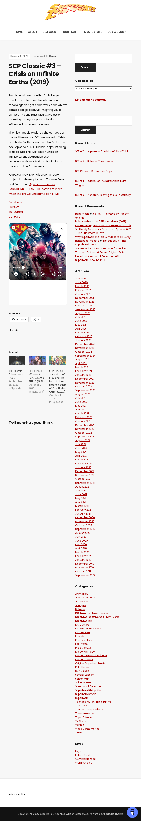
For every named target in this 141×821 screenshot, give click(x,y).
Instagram (16, 212)
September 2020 (85, 529)
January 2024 (83, 375)
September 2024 (85, 355)
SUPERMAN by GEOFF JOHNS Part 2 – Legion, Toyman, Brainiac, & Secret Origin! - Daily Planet (100, 252)
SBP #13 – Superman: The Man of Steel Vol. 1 (101, 151)
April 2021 (80, 502)
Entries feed (82, 755)
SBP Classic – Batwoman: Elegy (93, 171)
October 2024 (83, 351)
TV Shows (81, 721)
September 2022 (85, 436)
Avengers (80, 605)
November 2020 (84, 521)
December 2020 (85, 517)
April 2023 (81, 409)
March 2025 (82, 332)
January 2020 (83, 560)
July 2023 (80, 398)
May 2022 (81, 452)
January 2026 (83, 294)
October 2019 (83, 571)
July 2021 (80, 490)
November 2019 (84, 567)
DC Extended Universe (88, 628)
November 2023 (84, 382)
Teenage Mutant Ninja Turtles (93, 701)
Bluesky (14, 207)
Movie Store (93, 32)
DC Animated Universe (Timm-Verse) (98, 617)
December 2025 (85, 298)
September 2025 (85, 309)
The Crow (81, 705)
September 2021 (85, 483)
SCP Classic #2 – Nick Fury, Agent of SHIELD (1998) (37, 376)
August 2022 (82, 440)
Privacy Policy (17, 794)
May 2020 (81, 544)
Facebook (15, 202)
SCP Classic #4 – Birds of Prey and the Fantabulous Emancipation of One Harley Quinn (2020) (57, 381)
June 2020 (81, 540)
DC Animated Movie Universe (92, 613)
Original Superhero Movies (90, 663)
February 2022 (83, 463)
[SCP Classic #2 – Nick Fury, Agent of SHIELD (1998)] (37, 360)
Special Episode (84, 674)
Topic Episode (83, 717)
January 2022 (83, 467)
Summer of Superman (88, 686)
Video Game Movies (87, 728)
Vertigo (79, 725)
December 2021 (84, 471)
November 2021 (84, 475)
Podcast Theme (113, 814)
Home (19, 32)
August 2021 (82, 486)
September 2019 (85, 575)
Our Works (115, 32)
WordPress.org (83, 762)
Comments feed (85, 759)
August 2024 (82, 359)
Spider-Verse (83, 682)
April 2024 (81, 363)
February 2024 (84, 371)
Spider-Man (82, 678)
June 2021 (81, 494)
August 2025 (82, 313)
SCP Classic (50, 56)
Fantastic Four (83, 640)
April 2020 (81, 548)
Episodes (38, 56)
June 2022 (81, 448)
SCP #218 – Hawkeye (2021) (109, 221)
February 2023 (83, 417)
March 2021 (82, 506)
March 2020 (82, 552)
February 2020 (83, 556)
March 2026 (82, 286)
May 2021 (80, 498)
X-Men (79, 732)
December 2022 (85, 425)
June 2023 (81, 402)
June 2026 (81, 282)
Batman (80, 609)
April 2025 (81, 328)
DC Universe (82, 632)
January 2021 (83, 513)
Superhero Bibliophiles (88, 690)
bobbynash (82, 213)
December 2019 (84, 563)
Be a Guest (50, 32)
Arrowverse (82, 601)
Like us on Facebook (90, 100)
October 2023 (83, 386)
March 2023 (82, 413)
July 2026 (80, 278)
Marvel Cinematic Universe (91, 655)
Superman (81, 698)
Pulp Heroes (82, 667)
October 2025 (83, 305)
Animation (81, 594)
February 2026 (83, 290)
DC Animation (83, 621)
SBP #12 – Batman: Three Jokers (94, 161)
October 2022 (83, 433)
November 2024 (85, 348)
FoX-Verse (81, 644)
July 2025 (80, 317)
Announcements (85, 597)
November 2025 (84, 301)
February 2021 (83, 509)
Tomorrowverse (84, 713)
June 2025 (81, 321)
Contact (70, 32)
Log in (78, 751)
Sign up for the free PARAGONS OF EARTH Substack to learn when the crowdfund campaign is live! (35, 189)
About (32, 32)
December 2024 (85, 344)
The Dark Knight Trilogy (89, 709)
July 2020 (80, 536)
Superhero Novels (85, 694)
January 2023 (83, 421)
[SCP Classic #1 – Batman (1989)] (17, 360)
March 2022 (82, 459)
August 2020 (82, 533)
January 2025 (83, 340)
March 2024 (82, 367)
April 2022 (81, 456)
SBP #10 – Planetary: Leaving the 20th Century (103, 195)
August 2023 (82, 394)
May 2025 (81, 325)
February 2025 (83, 336)
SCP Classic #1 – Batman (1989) (16, 374)
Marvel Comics (84, 659)
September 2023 (85, 390)
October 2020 (83, 525)
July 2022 (80, 444)
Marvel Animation (85, 651)
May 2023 (81, 405)
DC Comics (82, 624)
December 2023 (85, 378)
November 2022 (84, 429)
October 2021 (83, 479)
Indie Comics (83, 648)
